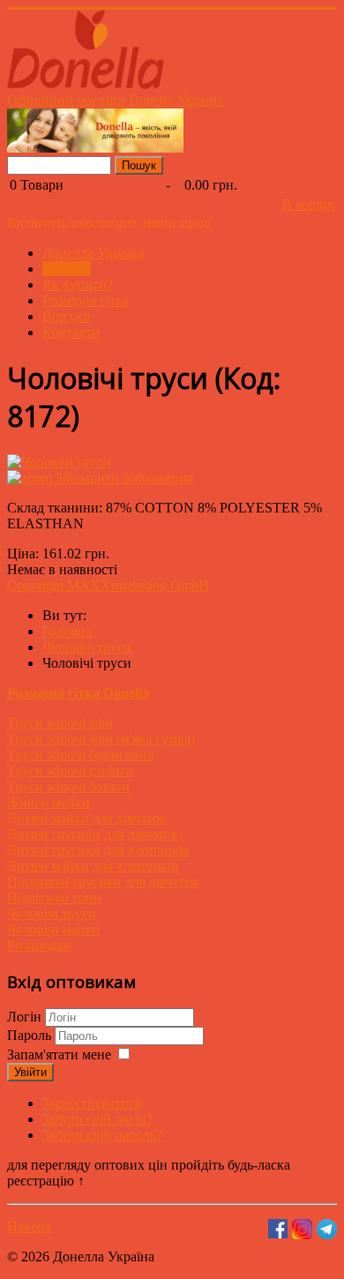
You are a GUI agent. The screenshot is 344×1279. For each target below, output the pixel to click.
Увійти (30, 1072)
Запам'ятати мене (59, 1054)
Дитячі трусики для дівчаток (92, 833)
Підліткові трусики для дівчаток (103, 881)
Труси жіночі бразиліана (80, 754)
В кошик (308, 204)
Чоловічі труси (51, 913)
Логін (24, 1016)
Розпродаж (39, 945)
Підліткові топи (54, 897)
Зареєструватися (91, 1103)
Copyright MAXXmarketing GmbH (108, 585)
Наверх (29, 1226)
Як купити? (77, 284)
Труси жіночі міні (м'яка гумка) (101, 738)
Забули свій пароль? (102, 1134)
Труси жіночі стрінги (70, 770)
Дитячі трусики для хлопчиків (98, 849)
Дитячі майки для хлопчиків (92, 865)
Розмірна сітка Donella (78, 692)
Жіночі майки (48, 802)
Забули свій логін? (97, 1118)
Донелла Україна (93, 252)
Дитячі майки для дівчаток (87, 818)
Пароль (31, 1035)
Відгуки (66, 316)
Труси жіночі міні (60, 722)
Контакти (71, 332)
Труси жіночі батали (68, 786)
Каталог (66, 268)
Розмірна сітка (85, 300)
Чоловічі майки (53, 929)
